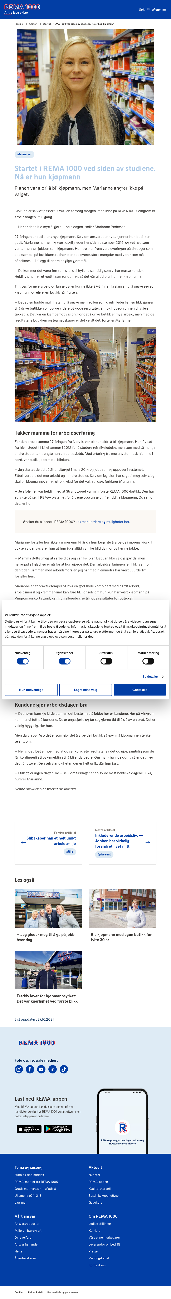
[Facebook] (30, 1069)
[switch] (64, 661)
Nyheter (94, 1175)
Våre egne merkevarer (104, 1237)
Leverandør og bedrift (104, 1244)
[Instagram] (19, 1069)
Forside (19, 23)
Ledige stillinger (100, 1224)
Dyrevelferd (23, 1237)
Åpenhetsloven (25, 1258)
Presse (93, 1251)
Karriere (94, 1231)
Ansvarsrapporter (27, 1224)
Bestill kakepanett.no (104, 1196)
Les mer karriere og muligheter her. (103, 521)
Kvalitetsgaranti (100, 1189)
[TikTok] (64, 1069)
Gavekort (95, 1202)
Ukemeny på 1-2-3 (28, 1196)
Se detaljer (150, 676)
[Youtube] (41, 1069)
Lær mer (21, 1202)
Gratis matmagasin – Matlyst (35, 1189)
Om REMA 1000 (103, 1216)
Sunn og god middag (29, 1175)
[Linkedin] (52, 1069)
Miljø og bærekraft (28, 1231)
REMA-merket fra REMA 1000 (36, 1182)
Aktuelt (95, 1167)
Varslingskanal (99, 1258)
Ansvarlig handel (26, 1244)
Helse (18, 1251)
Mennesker (24, 154)
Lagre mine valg (85, 690)
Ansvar (33, 23)
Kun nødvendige (31, 690)
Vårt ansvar (25, 1216)
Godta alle (139, 690)
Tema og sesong (29, 1167)
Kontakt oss (97, 1265)
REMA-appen (98, 1182)
